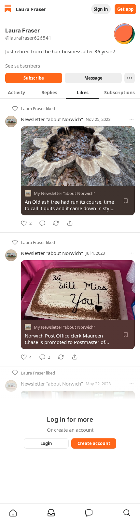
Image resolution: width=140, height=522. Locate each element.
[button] (13, 513)
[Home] (8, 9)
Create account (93, 443)
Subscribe (33, 78)
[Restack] (56, 223)
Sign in (101, 9)
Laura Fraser (33, 108)
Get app (125, 9)
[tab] (16, 92)
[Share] (69, 223)
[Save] (125, 201)
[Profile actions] (129, 78)
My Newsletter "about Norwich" (64, 193)
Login (46, 443)
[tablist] (70, 92)
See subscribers (22, 65)
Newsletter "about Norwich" (52, 119)
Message (93, 78)
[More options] (131, 119)
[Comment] (42, 223)
